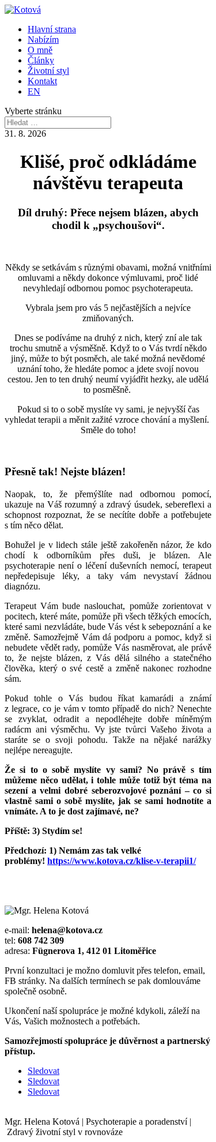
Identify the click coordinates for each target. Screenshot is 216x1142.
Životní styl (48, 71)
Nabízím (43, 39)
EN (34, 91)
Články (41, 60)
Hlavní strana (52, 29)
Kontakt (42, 81)
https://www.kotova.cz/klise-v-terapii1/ (121, 861)
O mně (40, 50)
